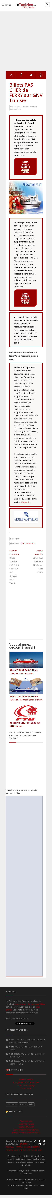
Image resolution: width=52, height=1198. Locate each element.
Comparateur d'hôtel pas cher (26, 1082)
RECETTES (35, 1147)
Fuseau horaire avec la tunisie (26, 1129)
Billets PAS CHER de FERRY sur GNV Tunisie (26, 92)
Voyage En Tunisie (20, 106)
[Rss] (11, 75)
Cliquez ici (25, 502)
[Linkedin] (40, 1143)
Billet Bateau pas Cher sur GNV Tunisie (25, 167)
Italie (31, 1104)
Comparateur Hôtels (36, 1004)
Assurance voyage (26, 1124)
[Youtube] (44, 1143)
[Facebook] (21, 75)
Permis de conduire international (26, 1132)
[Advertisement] (26, 41)
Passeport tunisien (26, 1127)
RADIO (23, 1150)
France (23, 1104)
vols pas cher (20, 1004)
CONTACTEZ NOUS (35, 1150)
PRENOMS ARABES (12, 1150)
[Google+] (35, 1143)
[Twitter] (31, 75)
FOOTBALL (10, 1147)
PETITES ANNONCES (23, 1147)
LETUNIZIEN (24, 1144)
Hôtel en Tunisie (26, 1079)
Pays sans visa (26, 1121)
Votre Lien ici (26, 1088)
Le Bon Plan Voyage (26, 1085)
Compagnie (12, 1104)
